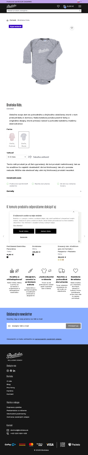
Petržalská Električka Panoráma (16, 247)
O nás (9, 381)
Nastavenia (23, 237)
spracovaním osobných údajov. (48, 339)
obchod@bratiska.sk (19, 430)
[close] (73, 211)
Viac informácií (18, 225)
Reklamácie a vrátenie (17, 410)
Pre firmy (11, 388)
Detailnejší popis (14, 178)
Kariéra (10, 391)
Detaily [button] (10, 191)
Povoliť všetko (23, 231)
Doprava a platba (14, 407)
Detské (13, 20)
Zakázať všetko (46, 231)
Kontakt (10, 394)
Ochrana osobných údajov (18, 417)
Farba (9, 129)
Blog (9, 384)
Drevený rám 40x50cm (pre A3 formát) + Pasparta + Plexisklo (68, 248)
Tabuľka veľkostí (41, 157)
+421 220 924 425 (18, 433)
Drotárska (36, 246)
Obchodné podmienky (16, 414)
